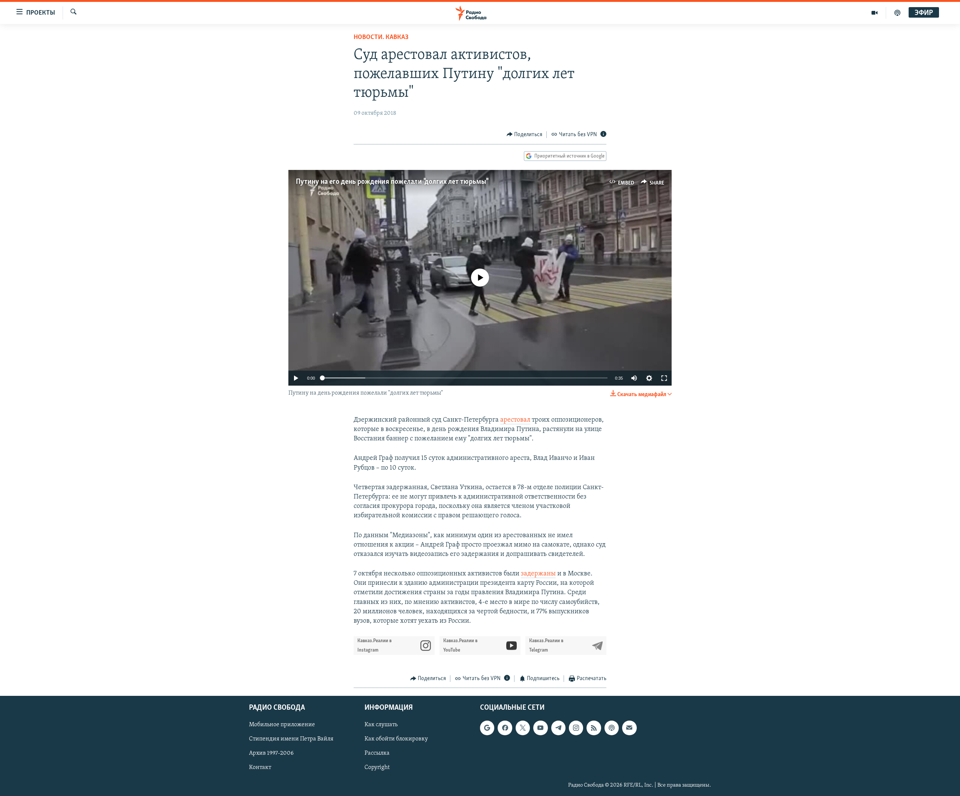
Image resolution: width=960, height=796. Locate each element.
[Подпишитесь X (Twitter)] (523, 728)
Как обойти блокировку (396, 739)
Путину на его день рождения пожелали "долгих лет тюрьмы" (392, 182)
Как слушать (381, 725)
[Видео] (874, 12)
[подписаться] (629, 728)
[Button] (525, 135)
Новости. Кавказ (381, 37)
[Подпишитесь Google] (487, 728)
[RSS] (593, 728)
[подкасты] (897, 12)
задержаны (538, 574)
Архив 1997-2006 (271, 753)
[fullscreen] (664, 378)
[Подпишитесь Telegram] (558, 728)
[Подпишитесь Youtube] (540, 728)
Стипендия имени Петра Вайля (291, 739)
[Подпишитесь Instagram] (576, 728)
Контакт (260, 767)
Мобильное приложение (282, 725)
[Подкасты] (611, 728)
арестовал (515, 420)
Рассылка (377, 753)
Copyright (377, 767)
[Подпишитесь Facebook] (505, 728)
